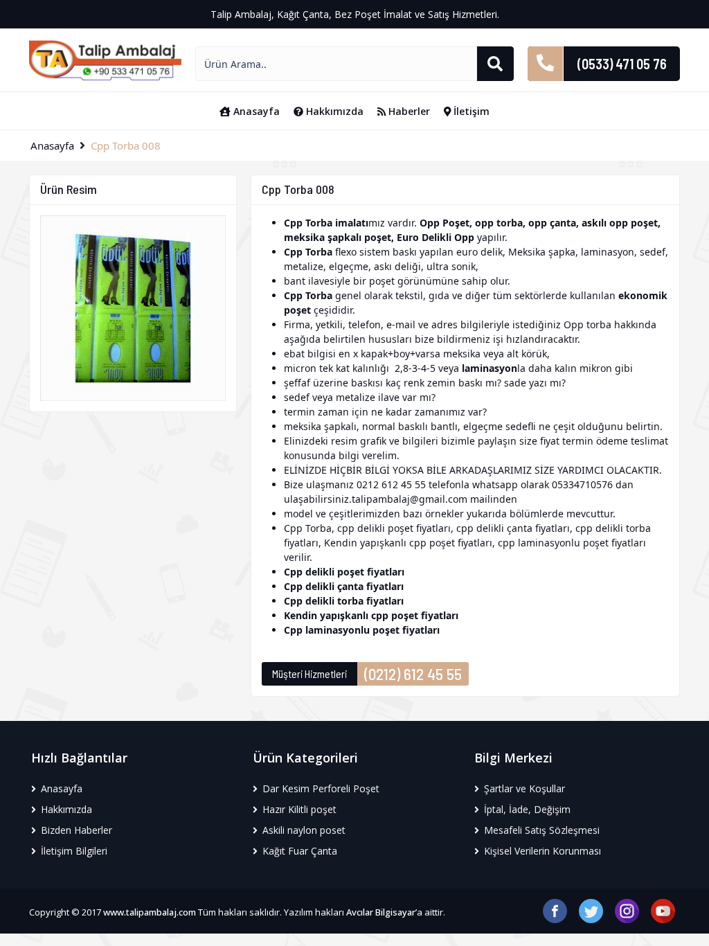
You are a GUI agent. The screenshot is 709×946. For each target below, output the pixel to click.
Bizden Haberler (75, 830)
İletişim (470, 111)
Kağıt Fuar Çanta (298, 850)
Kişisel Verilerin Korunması (541, 850)
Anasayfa (255, 111)
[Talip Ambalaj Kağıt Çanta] (105, 58)
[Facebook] (555, 909)
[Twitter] (591, 909)
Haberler (408, 111)
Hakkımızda (333, 111)
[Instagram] (627, 909)
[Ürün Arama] (495, 63)
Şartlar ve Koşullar (523, 788)
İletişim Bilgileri (72, 850)
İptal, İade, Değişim (526, 809)
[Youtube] (663, 909)
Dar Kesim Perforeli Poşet (319, 788)
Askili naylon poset (302, 830)
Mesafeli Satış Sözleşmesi (540, 830)
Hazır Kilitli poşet (298, 809)
